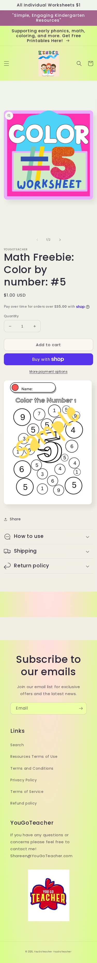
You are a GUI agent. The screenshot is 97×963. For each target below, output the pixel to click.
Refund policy (23, 803)
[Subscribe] (80, 708)
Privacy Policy (23, 780)
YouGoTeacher (43, 951)
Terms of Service (27, 791)
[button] (6, 63)
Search (17, 744)
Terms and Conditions (32, 768)
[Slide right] (60, 239)
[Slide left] (37, 239)
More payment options (48, 371)
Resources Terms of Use (33, 756)
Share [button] (15, 519)
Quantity (11, 316)
